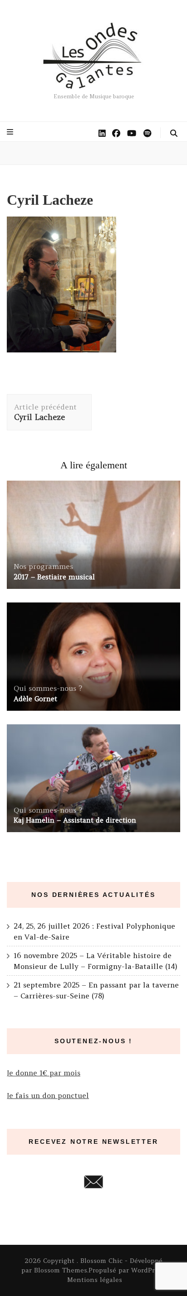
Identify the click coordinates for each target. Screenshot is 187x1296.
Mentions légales (94, 1280)
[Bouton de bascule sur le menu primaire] (11, 131)
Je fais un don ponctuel (48, 1095)
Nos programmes (43, 566)
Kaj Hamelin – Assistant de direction (75, 820)
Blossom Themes (60, 1270)
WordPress (148, 1270)
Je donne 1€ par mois (43, 1072)
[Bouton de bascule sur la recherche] (173, 133)
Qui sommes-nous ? (48, 688)
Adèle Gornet (35, 698)
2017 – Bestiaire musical (54, 577)
